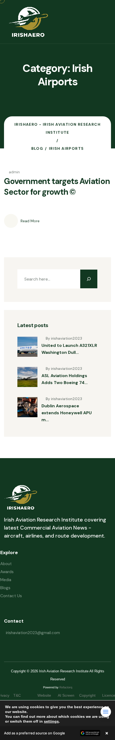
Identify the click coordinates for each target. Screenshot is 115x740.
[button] (57, 733)
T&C (22, 695)
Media (5, 579)
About (6, 563)
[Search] (88, 279)
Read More (30, 220)
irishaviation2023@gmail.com (33, 632)
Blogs (5, 588)
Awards (7, 571)
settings (51, 721)
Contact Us (11, 596)
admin (14, 172)
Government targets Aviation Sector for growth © (57, 186)
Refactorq (65, 687)
